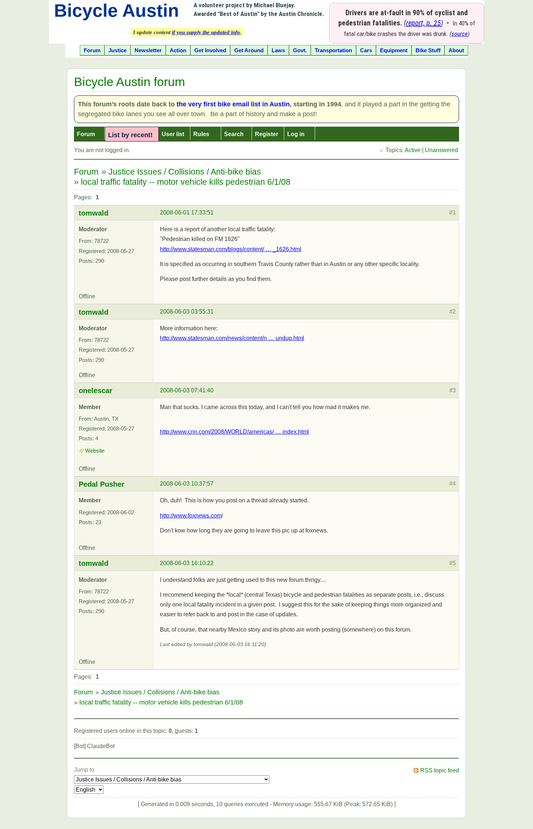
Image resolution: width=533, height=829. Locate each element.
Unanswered (441, 150)
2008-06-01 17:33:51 (187, 212)
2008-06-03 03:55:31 (187, 312)
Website (94, 451)
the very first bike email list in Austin (233, 104)
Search (234, 134)
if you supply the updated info (206, 32)
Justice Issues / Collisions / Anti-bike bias (184, 171)
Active (413, 150)
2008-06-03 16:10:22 (187, 563)
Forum (86, 134)
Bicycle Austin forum (129, 82)
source (459, 33)
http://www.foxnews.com (191, 515)
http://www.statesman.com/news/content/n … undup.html (232, 338)
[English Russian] (89, 790)
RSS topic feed (439, 770)
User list (173, 134)
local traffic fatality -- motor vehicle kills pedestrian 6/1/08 (185, 182)
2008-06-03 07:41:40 (187, 390)
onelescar (95, 391)
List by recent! (130, 135)
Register (266, 134)
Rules (201, 134)
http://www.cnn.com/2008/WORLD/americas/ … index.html (234, 432)
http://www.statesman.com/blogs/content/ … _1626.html (230, 249)
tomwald (93, 213)
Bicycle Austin (116, 10)
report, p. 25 (423, 23)
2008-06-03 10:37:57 (187, 484)
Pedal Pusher (101, 484)
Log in (296, 134)
